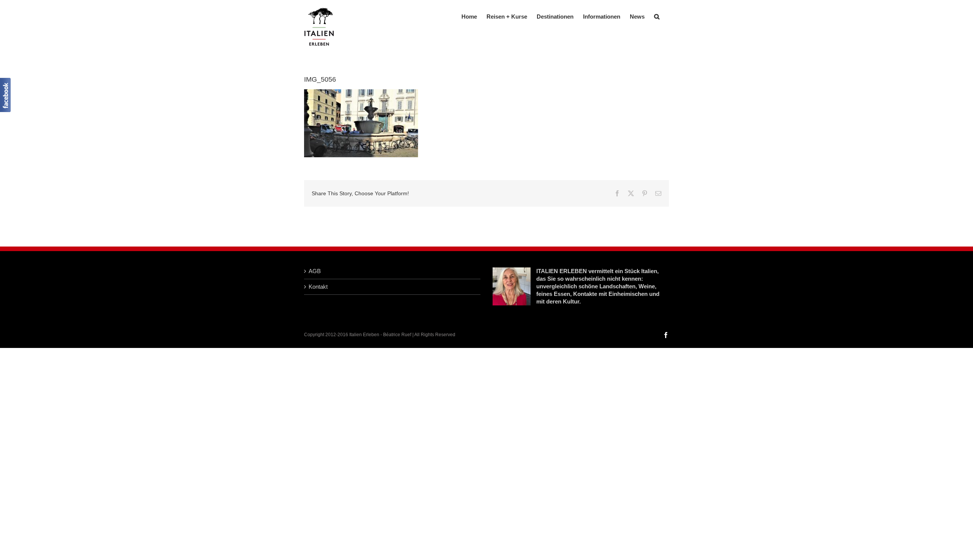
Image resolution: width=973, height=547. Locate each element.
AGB (315, 271)
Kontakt (318, 286)
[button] (656, 16)
